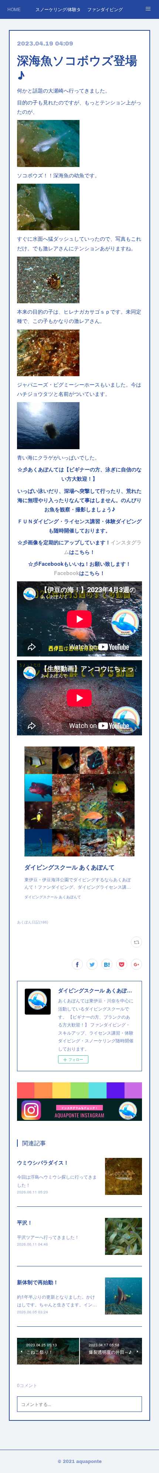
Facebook (66, 573)
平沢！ (25, 1222)
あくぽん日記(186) (32, 922)
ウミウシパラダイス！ (43, 1162)
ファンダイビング (105, 9)
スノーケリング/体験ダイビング (57, 9)
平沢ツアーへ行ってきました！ (48, 1237)
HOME (14, 9)
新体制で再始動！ (37, 1282)
